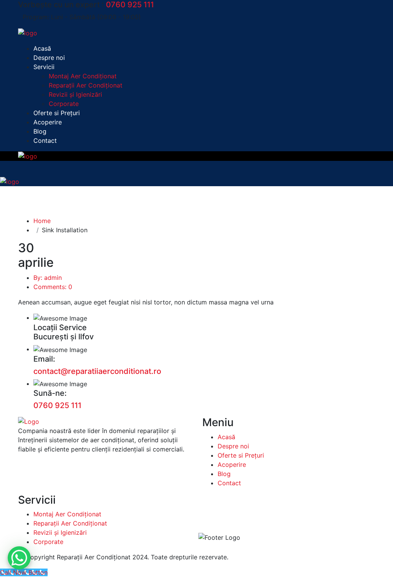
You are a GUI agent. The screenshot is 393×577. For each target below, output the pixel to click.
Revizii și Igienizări (75, 94)
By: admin (47, 277)
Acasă (42, 48)
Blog (39, 131)
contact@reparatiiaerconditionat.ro (97, 371)
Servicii (43, 67)
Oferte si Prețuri (56, 113)
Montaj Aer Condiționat (83, 76)
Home (42, 221)
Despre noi (49, 57)
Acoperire (47, 122)
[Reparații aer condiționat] (27, 32)
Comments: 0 (52, 287)
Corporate (64, 103)
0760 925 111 (130, 4)
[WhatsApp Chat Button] (19, 557)
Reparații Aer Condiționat (85, 85)
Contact (45, 140)
